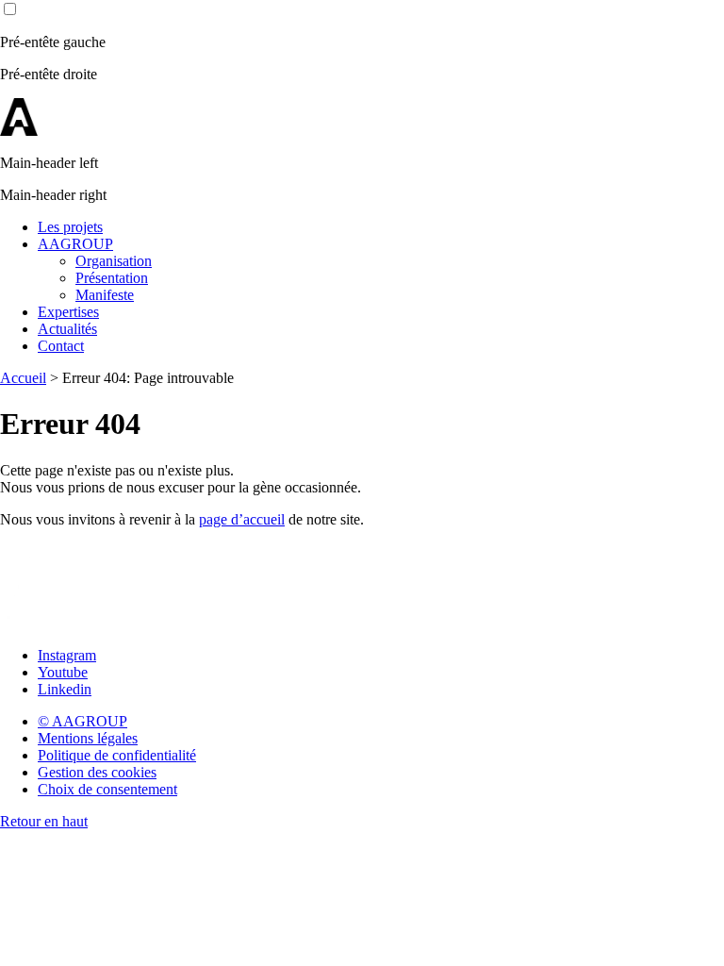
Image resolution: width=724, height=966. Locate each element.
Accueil (23, 378)
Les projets (70, 227)
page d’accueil (242, 519)
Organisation (113, 261)
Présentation (111, 278)
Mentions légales (88, 738)
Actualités (67, 329)
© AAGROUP (82, 721)
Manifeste (104, 295)
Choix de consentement (107, 789)
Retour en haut (44, 821)
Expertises (68, 312)
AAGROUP (75, 244)
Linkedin (64, 689)
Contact (61, 346)
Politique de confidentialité (117, 755)
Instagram (67, 655)
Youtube (63, 672)
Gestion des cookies (97, 772)
